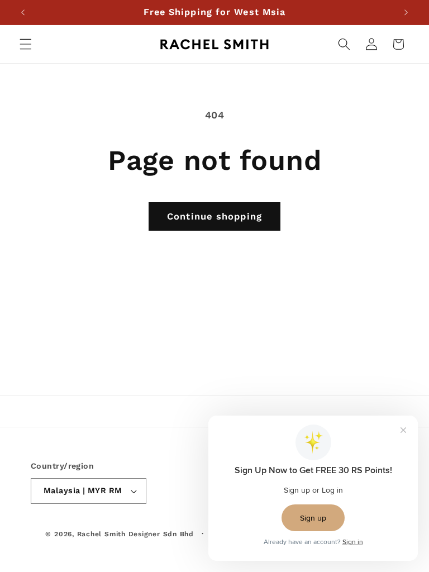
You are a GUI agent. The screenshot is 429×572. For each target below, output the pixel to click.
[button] (25, 44)
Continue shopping (214, 216)
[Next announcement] (406, 12)
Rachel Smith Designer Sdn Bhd (135, 534)
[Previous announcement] (23, 12)
